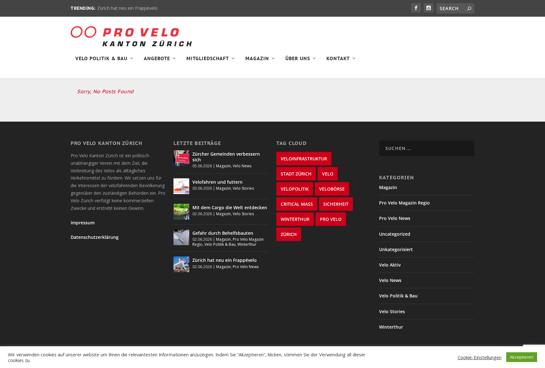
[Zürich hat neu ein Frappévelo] (181, 264)
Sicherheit (336, 204)
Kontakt (338, 58)
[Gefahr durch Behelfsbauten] (181, 237)
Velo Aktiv (390, 265)
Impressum (83, 223)
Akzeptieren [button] (521, 357)
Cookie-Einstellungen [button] (479, 357)
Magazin (257, 58)
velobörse (332, 189)
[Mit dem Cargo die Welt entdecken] (181, 212)
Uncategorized (394, 234)
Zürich (289, 234)
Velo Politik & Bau (101, 58)
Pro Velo (331, 219)
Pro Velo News (246, 266)
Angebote (157, 58)
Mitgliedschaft (207, 58)
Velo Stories (243, 188)
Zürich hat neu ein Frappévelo (127, 8)
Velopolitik (295, 189)
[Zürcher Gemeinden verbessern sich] (181, 158)
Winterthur (246, 244)
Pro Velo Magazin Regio (404, 203)
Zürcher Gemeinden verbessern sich (226, 157)
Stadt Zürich (296, 174)
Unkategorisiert (396, 249)
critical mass (297, 204)
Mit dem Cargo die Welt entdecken (229, 207)
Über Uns (297, 58)
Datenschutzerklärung (95, 237)
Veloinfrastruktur (304, 159)
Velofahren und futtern (217, 182)
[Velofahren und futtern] (181, 186)
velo (327, 174)
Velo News (242, 166)
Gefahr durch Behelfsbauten (222, 233)
